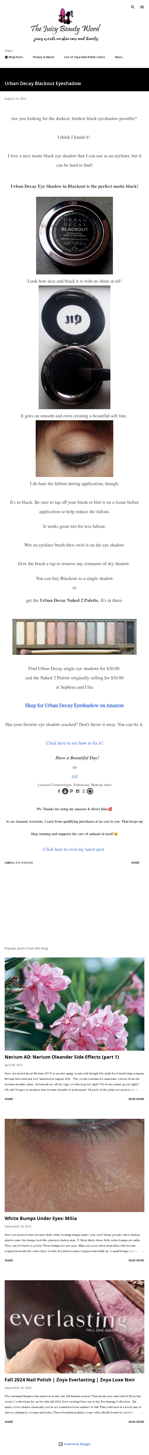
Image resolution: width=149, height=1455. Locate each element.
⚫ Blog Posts (14, 57)
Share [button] (135, 862)
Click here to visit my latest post (73, 849)
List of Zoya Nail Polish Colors (84, 57)
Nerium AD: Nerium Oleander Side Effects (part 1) (62, 1057)
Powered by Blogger (77, 1444)
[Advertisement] (74, 906)
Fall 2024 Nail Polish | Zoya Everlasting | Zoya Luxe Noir (70, 1379)
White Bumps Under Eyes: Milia (41, 1218)
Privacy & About (43, 57)
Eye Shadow (24, 862)
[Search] (132, 7)
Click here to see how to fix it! (74, 743)
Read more (136, 1099)
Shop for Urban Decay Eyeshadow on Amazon (74, 705)
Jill (74, 776)
